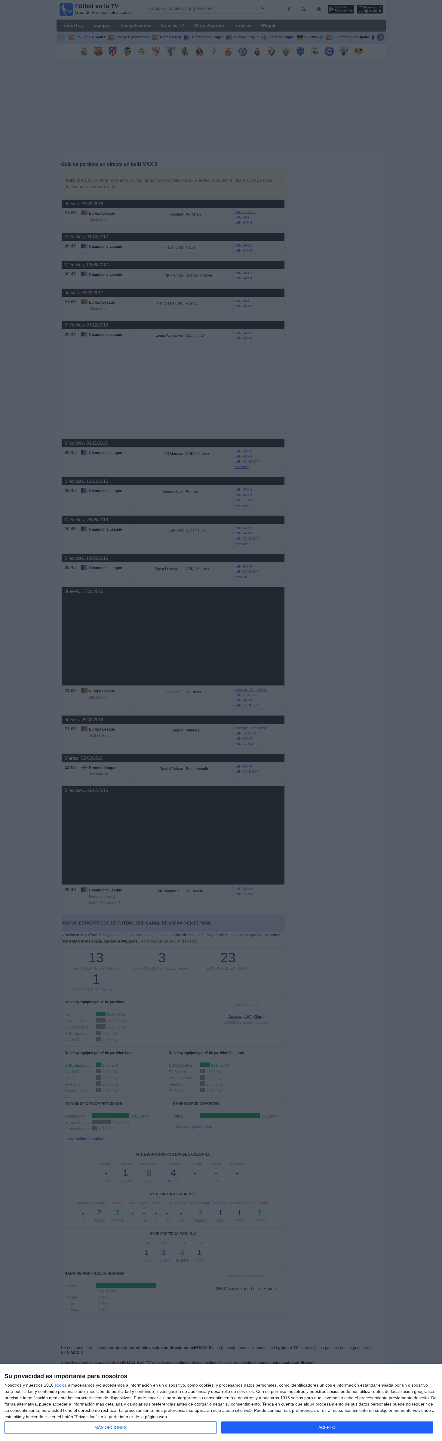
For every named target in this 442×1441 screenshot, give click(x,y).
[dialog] (221, 1402)
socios (61, 1385)
